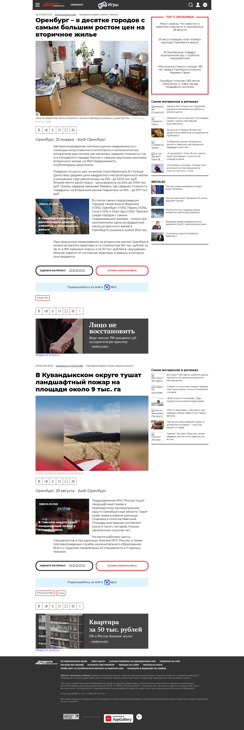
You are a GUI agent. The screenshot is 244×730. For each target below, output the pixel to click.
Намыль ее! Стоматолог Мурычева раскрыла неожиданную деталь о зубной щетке (186, 109)
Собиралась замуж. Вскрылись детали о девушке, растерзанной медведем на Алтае (185, 144)
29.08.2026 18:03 (44, 365)
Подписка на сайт (170, 661)
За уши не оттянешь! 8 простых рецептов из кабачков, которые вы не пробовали (187, 132)
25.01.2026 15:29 (44, 14)
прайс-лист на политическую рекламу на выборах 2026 (92, 668)
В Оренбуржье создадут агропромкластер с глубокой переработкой (180, 55)
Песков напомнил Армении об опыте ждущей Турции (186, 199)
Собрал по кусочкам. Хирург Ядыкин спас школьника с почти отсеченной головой (187, 389)
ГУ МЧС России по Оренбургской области (59, 473)
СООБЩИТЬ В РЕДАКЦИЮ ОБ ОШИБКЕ (146, 668)
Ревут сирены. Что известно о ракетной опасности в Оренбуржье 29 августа (179, 26)
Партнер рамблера (91, 717)
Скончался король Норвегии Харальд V (182, 234)
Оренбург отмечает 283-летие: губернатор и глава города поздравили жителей (180, 83)
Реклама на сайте (129, 665)
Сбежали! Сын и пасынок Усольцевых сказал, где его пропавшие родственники (187, 121)
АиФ (48, 121)
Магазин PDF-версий (72, 665)
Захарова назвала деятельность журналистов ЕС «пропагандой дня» (186, 222)
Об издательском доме (74, 661)
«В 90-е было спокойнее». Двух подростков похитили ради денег (185, 399)
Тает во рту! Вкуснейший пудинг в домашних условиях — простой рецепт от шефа (186, 424)
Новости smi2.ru (47, 355)
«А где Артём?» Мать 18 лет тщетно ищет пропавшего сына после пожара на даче (186, 156)
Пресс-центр (98, 661)
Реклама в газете (153, 665)
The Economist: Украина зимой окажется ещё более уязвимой (183, 211)
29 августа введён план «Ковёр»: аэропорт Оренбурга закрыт (179, 41)
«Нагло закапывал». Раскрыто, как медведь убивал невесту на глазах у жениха (187, 413)
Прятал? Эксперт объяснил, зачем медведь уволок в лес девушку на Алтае (186, 436)
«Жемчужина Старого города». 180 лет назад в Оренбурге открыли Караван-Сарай (180, 69)
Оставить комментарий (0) (122, 270)
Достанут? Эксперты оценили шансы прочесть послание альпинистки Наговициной (187, 377)
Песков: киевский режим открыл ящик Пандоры (184, 187)
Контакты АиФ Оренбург (101, 665)
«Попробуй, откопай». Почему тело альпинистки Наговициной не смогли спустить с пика (186, 168)
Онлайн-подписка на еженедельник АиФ (132, 661)
